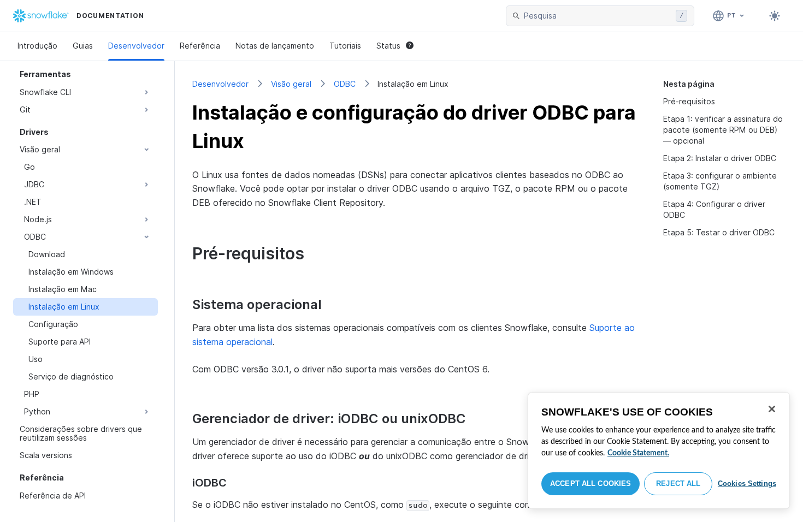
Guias (83, 45)
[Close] (772, 409)
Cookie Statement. (638, 453)
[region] (659, 450)
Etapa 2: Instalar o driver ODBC (719, 158)
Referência (200, 45)
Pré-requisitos (689, 101)
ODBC (345, 83)
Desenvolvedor (136, 45)
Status (388, 45)
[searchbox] (597, 16)
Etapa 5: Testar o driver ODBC (719, 232)
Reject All (678, 483)
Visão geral (291, 83)
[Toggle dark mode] (775, 16)
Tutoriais (345, 45)
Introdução (37, 45)
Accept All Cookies (590, 483)
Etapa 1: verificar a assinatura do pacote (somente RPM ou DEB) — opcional (723, 129)
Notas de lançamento (274, 45)
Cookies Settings (747, 483)
